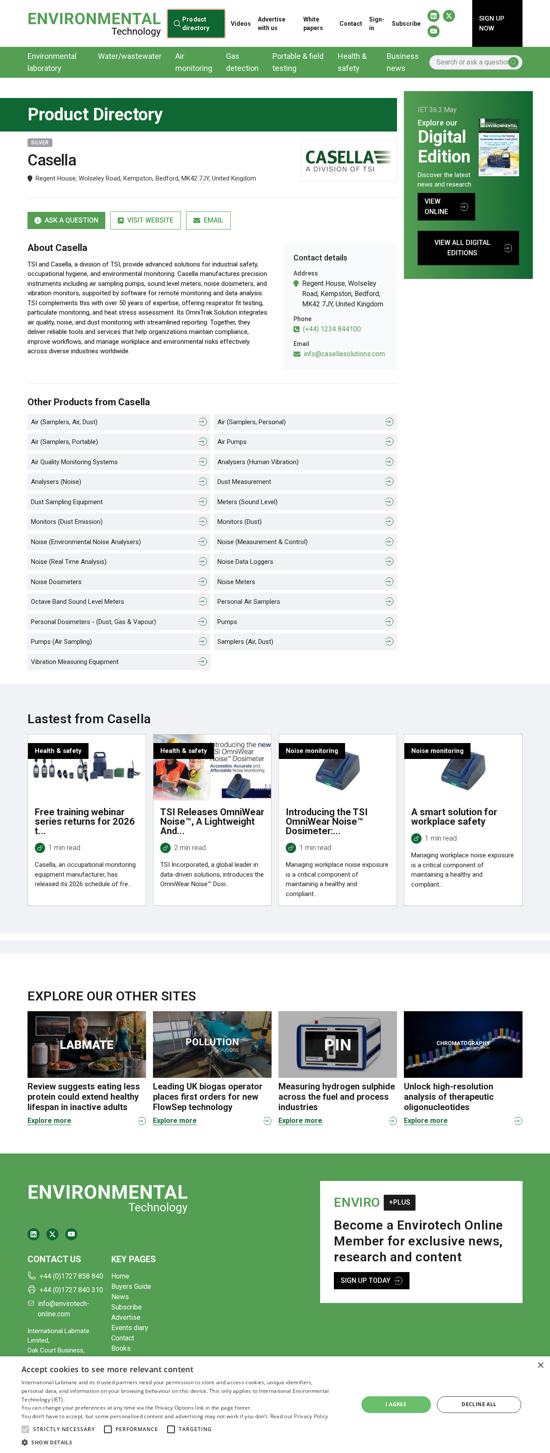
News (120, 1297)
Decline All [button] (478, 1404)
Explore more (49, 1121)
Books (121, 1348)
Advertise (126, 1317)
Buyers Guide (131, 1286)
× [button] (540, 1365)
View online (436, 206)
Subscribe (406, 23)
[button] (25, 1429)
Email (213, 220)
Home (120, 1276)
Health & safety (352, 62)
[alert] (275, 1404)
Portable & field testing (298, 62)
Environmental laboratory (52, 62)
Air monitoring (193, 62)
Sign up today (366, 1280)
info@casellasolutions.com (344, 354)
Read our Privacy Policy (299, 1416)
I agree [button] (395, 1404)
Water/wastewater (130, 56)
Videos (241, 23)
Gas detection (242, 62)
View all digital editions (462, 248)
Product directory (195, 23)
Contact (350, 23)
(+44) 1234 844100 (332, 329)
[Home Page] (94, 23)
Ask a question (71, 220)
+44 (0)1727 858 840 (71, 1276)
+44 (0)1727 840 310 (71, 1290)
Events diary (129, 1328)
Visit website (150, 220)
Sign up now (491, 23)
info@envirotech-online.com (63, 1309)
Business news (403, 62)
